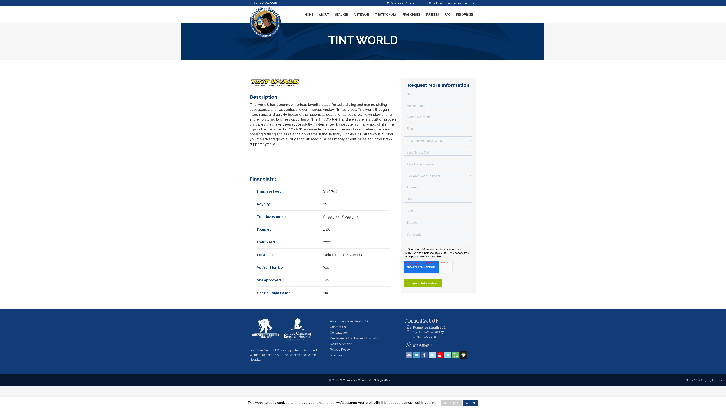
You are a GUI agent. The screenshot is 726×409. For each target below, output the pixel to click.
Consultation (339, 332)
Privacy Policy (340, 349)
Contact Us (338, 327)
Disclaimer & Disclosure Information (355, 338)
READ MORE (451, 402)
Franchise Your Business (460, 3)
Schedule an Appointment (406, 3)
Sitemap (336, 355)
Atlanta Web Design (697, 380)
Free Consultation (433, 3)
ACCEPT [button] (470, 402)
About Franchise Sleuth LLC (349, 321)
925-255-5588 (423, 345)
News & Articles (341, 344)
